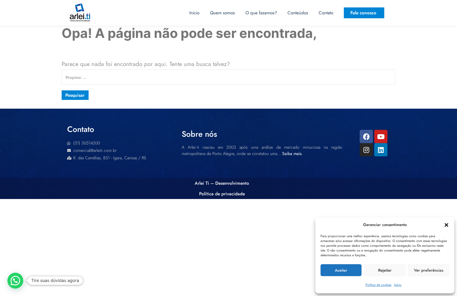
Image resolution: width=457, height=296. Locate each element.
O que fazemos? (261, 13)
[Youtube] (380, 136)
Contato (326, 13)
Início (397, 284)
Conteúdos (297, 13)
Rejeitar (385, 270)
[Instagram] (366, 149)
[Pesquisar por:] (228, 76)
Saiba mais (291, 154)
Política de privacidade (222, 194)
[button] (446, 225)
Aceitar (341, 270)
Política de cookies (378, 284)
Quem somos (222, 13)
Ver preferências (428, 270)
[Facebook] (366, 136)
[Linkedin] (380, 149)
